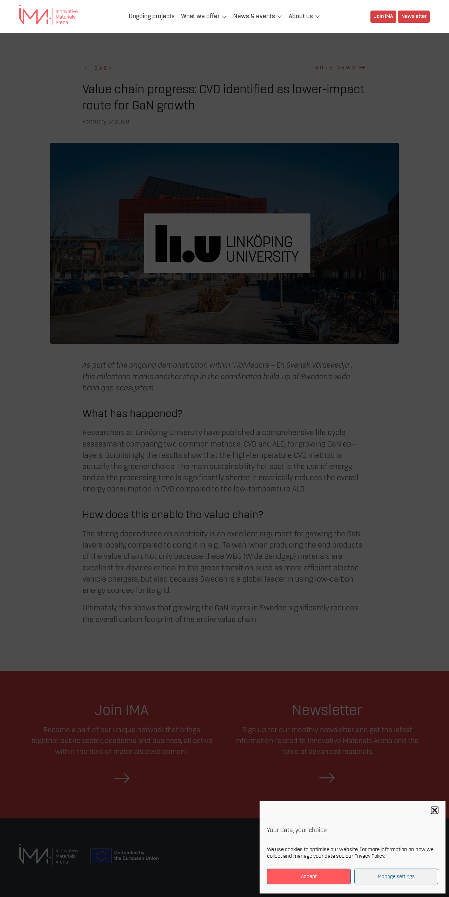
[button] (434, 810)
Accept (309, 876)
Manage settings (396, 876)
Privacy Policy (369, 856)
